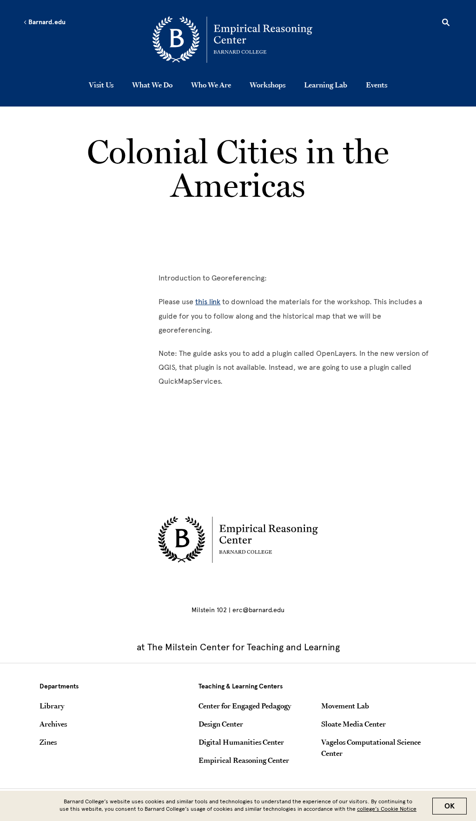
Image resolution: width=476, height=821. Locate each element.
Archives (53, 723)
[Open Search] (446, 24)
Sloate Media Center (353, 723)
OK (449, 806)
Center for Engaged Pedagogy (244, 705)
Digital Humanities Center (241, 742)
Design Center (220, 723)
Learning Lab (325, 84)
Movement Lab (345, 705)
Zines (48, 742)
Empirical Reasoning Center (243, 760)
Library (52, 705)
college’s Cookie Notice (386, 809)
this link (207, 301)
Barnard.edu (46, 22)
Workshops (267, 84)
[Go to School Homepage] (240, 39)
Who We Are (211, 84)
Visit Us (101, 84)
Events (376, 84)
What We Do (152, 84)
